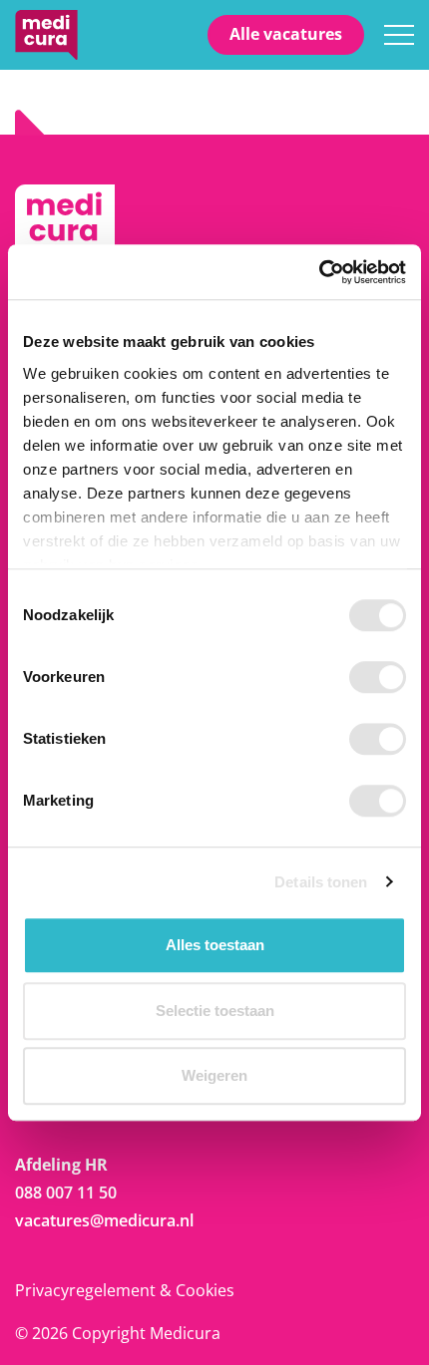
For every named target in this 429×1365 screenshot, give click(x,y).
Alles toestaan (215, 944)
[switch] (377, 677)
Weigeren (214, 1075)
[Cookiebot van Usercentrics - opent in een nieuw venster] (318, 272)
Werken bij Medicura (46, 35)
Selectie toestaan (215, 1010)
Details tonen (320, 881)
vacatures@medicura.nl (104, 1220)
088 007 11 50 (66, 1192)
